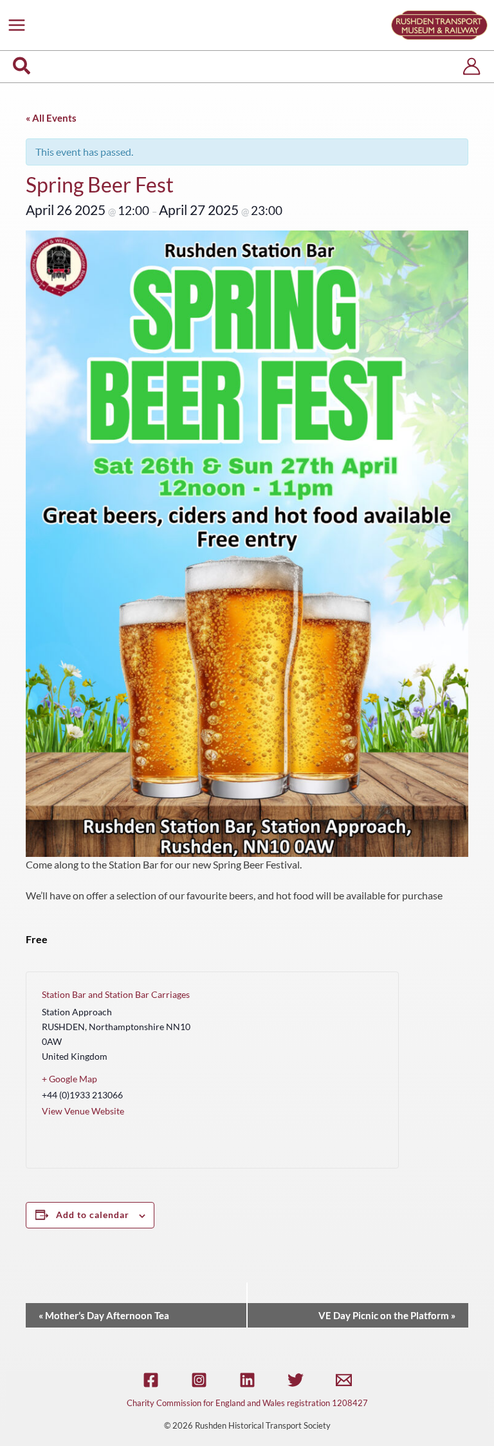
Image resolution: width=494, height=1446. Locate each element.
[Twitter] (296, 1380)
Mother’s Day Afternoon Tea (104, 1315)
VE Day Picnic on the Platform (386, 1315)
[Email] (344, 1380)
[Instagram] (199, 1380)
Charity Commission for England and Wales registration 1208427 (247, 1403)
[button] (22, 66)
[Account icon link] (471, 66)
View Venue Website (83, 1110)
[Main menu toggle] (16, 25)
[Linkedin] (247, 1380)
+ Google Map (69, 1078)
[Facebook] (151, 1380)
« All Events (51, 118)
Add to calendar (92, 1214)
